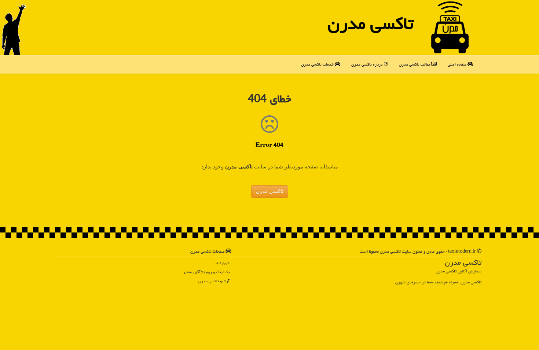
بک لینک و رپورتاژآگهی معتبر (206, 272)
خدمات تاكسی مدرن (318, 64)
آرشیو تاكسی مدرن (214, 281)
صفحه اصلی (457, 64)
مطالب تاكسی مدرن (415, 64)
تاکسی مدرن (371, 23)
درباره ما (223, 263)
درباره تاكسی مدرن (367, 64)
